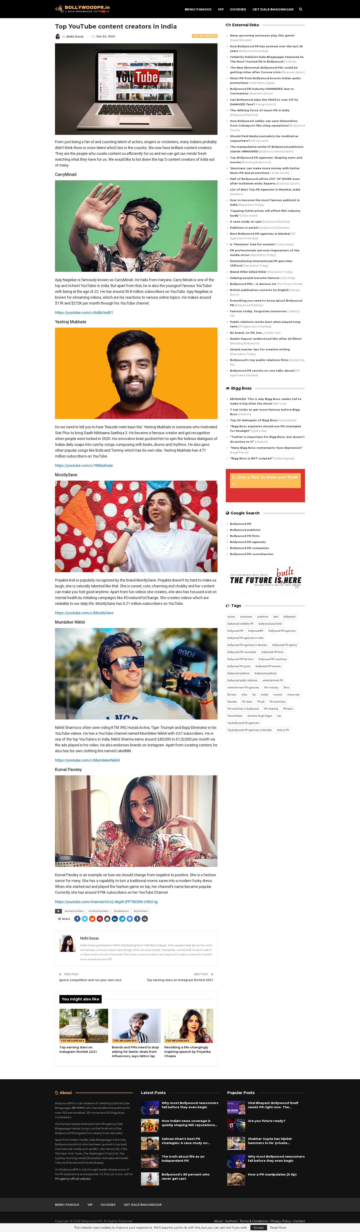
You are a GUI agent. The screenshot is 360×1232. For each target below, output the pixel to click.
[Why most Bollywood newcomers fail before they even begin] (150, 1107)
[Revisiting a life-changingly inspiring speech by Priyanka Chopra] (188, 1026)
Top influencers (121, 911)
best (275, 616)
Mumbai (232, 701)
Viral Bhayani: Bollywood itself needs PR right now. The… (273, 1105)
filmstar (232, 694)
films (286, 687)
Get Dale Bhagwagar (273, 9)
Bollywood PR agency (284, 645)
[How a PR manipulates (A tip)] (236, 1179)
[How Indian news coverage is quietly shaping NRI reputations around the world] (150, 1125)
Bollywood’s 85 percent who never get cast (186, 1176)
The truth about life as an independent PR (183, 1158)
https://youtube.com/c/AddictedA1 (84, 312)
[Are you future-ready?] (236, 1125)
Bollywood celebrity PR (241, 623)
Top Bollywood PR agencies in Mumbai (250, 730)
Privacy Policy (280, 1221)
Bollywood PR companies (249, 548)
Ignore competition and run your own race (90, 980)
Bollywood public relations (243, 680)
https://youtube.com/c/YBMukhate (84, 465)
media (264, 694)
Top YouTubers (141, 911)
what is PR (283, 730)
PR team (288, 708)
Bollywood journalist (270, 623)
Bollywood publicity (266, 673)
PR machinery (278, 701)
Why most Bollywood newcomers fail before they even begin (190, 1105)
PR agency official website (73, 1178)
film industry (271, 687)
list (254, 694)
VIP (221, 9)
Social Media (235, 715)
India (244, 694)
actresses (246, 616)
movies (278, 694)
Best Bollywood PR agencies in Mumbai (260, 233)
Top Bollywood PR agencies (243, 723)
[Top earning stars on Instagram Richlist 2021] (83, 1026)
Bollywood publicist (245, 529)
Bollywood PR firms (245, 536)
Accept (259, 1227)
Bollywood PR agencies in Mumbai (247, 645)
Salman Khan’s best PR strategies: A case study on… (186, 1141)
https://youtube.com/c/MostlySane (84, 613)
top (279, 715)
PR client (247, 701)
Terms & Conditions (254, 1221)
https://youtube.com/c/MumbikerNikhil (87, 760)
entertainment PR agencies (243, 687)
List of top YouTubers (99, 911)
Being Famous (198, 9)
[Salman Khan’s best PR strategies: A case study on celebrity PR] (150, 1143)
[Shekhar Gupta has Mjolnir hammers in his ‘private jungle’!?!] (236, 1143)
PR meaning (271, 708)
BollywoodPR (255, 630)
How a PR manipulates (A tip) (272, 1174)
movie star (293, 694)
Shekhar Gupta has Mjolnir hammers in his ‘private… (270, 1141)
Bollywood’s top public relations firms (259, 360)
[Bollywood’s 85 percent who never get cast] (150, 1179)
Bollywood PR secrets (268, 666)
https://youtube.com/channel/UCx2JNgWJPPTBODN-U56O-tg (106, 902)
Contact (299, 1221)
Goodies (238, 9)
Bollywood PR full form (240, 659)
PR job (260, 701)
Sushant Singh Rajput (260, 715)
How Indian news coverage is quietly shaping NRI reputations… (190, 1123)
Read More (278, 1227)
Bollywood (289, 616)
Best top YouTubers (74, 911)
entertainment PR (273, 680)
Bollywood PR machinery (273, 659)
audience (262, 616)
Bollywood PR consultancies (251, 554)
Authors (231, 1221)
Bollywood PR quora (239, 666)
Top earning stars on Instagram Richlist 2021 (180, 980)
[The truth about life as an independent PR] (150, 1161)
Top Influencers (204, 35)
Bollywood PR (240, 523)
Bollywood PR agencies (248, 542)
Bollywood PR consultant (242, 652)
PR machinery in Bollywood (243, 708)
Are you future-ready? (266, 1121)
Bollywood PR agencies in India (246, 638)
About (218, 1221)
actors (231, 616)
